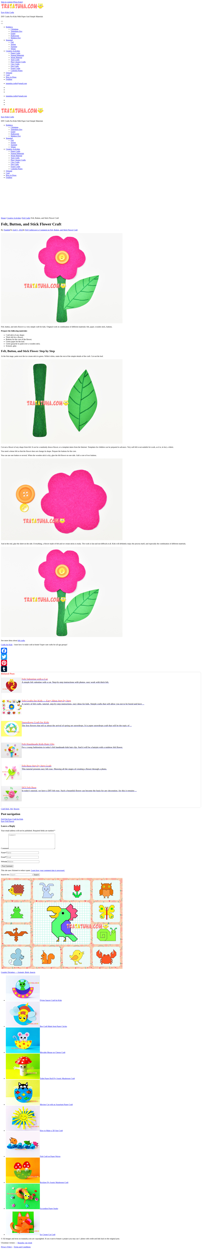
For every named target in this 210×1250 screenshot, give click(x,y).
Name (4, 853)
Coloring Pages (16, 71)
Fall (12, 42)
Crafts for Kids (6, 645)
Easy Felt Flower (7, 821)
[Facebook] (105, 651)
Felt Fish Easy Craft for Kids (12, 819)
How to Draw (11, 77)
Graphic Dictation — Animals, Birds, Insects (18, 972)
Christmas (14, 29)
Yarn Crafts (15, 60)
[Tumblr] (105, 669)
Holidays (9, 27)
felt (11, 809)
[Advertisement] (105, 197)
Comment (5, 848)
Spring (13, 44)
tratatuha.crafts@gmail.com (16, 83)
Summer (14, 47)
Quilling (9, 79)
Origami (9, 73)
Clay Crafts (15, 64)
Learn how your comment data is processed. (48, 870)
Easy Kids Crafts (7, 12)
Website (4, 862)
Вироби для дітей (25, 1243)
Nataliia (7, 230)
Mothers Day (16, 38)
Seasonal (9, 40)
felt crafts (21, 640)
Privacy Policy (6, 1247)
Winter (13, 49)
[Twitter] (105, 657)
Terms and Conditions (22, 1247)
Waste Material (16, 57)
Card (8, 75)
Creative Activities (13, 51)
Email (3, 857)
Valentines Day (16, 31)
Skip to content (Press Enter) (12, 2)
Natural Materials (17, 55)
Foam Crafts (15, 68)
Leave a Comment (55, 230)
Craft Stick (5, 809)
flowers (16, 809)
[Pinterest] (105, 663)
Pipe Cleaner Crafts (18, 62)
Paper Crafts (15, 53)
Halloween (15, 36)
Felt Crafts (15, 66)
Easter (13, 33)
